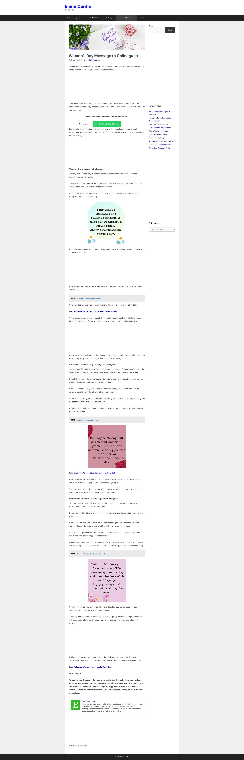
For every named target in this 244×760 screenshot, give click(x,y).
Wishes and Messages (125, 18)
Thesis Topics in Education (159, 131)
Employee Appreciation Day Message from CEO (95, 473)
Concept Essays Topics (157, 138)
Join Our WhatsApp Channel (106, 124)
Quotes (141, 18)
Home (69, 18)
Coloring (109, 18)
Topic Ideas (78, 18)
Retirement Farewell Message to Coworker (92, 667)
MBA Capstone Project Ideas (160, 128)
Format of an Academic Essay (160, 145)
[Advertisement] (107, 88)
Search (151, 26)
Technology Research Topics (160, 148)
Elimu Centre (78, 6)
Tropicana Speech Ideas (158, 134)
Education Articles (94, 18)
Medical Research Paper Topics (161, 141)
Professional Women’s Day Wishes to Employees (95, 311)
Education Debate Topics (158, 124)
